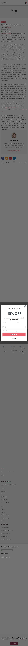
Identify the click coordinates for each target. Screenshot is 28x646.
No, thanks (14, 338)
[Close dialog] (25, 306)
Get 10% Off (14, 334)
